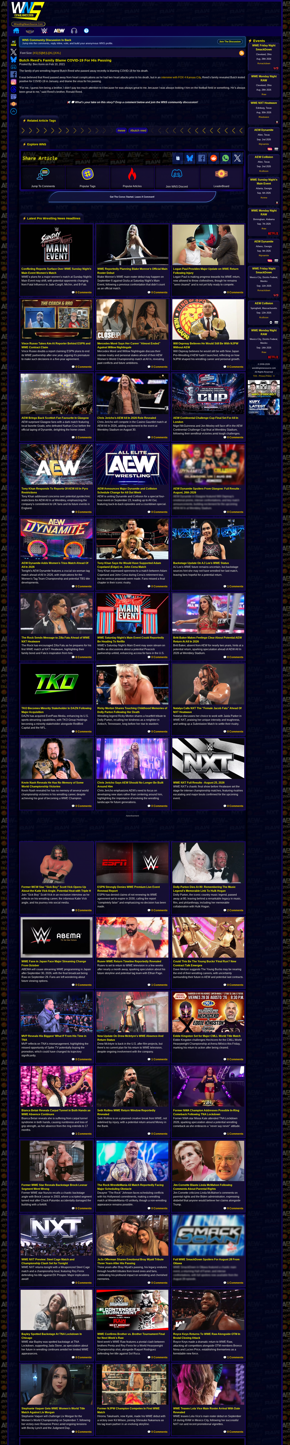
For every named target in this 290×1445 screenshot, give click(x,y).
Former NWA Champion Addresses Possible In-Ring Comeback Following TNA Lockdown (206, 1112)
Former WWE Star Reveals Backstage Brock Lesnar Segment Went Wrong (54, 1187)
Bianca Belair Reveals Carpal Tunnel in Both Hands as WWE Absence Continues (55, 1112)
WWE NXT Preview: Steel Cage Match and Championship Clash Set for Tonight (48, 1261)
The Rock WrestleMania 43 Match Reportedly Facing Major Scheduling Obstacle (130, 1187)
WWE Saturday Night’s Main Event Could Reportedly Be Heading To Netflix (130, 639)
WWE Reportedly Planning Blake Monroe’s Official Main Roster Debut (132, 270)
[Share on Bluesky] (189, 158)
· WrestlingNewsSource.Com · (28, 24)
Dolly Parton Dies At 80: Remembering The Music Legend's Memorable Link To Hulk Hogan (204, 889)
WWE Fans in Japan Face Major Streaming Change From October (53, 963)
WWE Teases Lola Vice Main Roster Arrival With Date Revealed (206, 1410)
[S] (40, 53)
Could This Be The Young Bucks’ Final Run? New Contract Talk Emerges (204, 963)
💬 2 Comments (233, 910)
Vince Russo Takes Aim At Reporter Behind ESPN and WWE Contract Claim (55, 345)
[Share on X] (237, 158)
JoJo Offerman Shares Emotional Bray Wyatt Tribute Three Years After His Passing (130, 1261)
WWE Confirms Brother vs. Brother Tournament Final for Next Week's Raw (131, 1336)
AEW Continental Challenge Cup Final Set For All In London (205, 419)
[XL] (51, 53)
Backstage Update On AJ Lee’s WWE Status (201, 563)
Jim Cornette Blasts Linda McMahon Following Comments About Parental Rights (202, 1187)
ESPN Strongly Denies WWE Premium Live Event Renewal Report (128, 889)
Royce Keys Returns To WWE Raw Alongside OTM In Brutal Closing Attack (206, 1336)
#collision (263, 171)
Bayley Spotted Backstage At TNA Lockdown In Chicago (51, 1336)
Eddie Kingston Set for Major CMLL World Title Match (207, 1036)
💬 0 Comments (81, 292)
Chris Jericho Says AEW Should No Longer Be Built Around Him (130, 784)
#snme (264, 197)
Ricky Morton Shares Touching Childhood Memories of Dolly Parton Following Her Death (132, 710)
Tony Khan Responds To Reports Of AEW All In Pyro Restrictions (54, 490)
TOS (255, 376)
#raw (264, 94)
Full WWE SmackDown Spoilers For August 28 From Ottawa (206, 1261)
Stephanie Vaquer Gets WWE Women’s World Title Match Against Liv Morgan (53, 1410)
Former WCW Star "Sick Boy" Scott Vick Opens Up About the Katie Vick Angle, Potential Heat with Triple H (56, 889)
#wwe (121, 130)
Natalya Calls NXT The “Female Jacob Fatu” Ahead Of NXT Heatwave (207, 710)
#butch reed (138, 130)
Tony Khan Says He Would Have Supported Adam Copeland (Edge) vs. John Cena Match (129, 565)
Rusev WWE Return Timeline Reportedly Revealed (129, 961)
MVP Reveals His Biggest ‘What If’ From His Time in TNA (53, 1038)
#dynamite (264, 144)
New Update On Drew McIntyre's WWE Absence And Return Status (130, 1038)
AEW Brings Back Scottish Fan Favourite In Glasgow (55, 417)
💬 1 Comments (81, 437)
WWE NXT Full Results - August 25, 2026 (199, 782)
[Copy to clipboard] (177, 158)
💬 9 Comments (233, 1208)
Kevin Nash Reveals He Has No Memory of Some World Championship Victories (52, 784)
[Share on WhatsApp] (225, 158)
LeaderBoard (221, 186)
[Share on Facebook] (201, 158)
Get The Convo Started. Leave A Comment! (132, 197)
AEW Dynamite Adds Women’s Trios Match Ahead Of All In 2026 (54, 565)
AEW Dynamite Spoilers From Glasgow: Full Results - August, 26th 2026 (207, 490)
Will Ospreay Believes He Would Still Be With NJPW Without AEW (205, 345)
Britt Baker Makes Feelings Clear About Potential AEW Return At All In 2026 (207, 639)
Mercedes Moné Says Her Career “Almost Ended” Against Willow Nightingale (128, 345)
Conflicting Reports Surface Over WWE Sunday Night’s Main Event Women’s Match (56, 270)
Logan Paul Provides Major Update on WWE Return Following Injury (205, 270)
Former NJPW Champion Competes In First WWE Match (128, 1410)
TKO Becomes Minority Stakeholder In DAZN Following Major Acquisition (56, 710)
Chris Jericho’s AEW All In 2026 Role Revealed (126, 417)
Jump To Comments (43, 186)
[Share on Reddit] (213, 158)
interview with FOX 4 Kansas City (181, 77)
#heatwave (264, 117)
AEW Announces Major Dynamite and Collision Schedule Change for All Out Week (127, 490)
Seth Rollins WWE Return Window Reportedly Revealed (126, 1112)
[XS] (35, 53)
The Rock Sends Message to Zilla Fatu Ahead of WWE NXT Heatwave (55, 639)
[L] (47, 53)
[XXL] (57, 53)
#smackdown (263, 63)
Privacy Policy (265, 376)
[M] (43, 53)
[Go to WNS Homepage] (28, 12)
